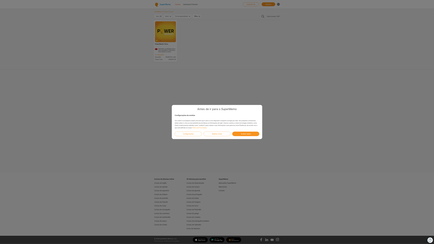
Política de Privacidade (199, 128)
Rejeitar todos (217, 134)
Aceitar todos (246, 134)
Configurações (188, 134)
